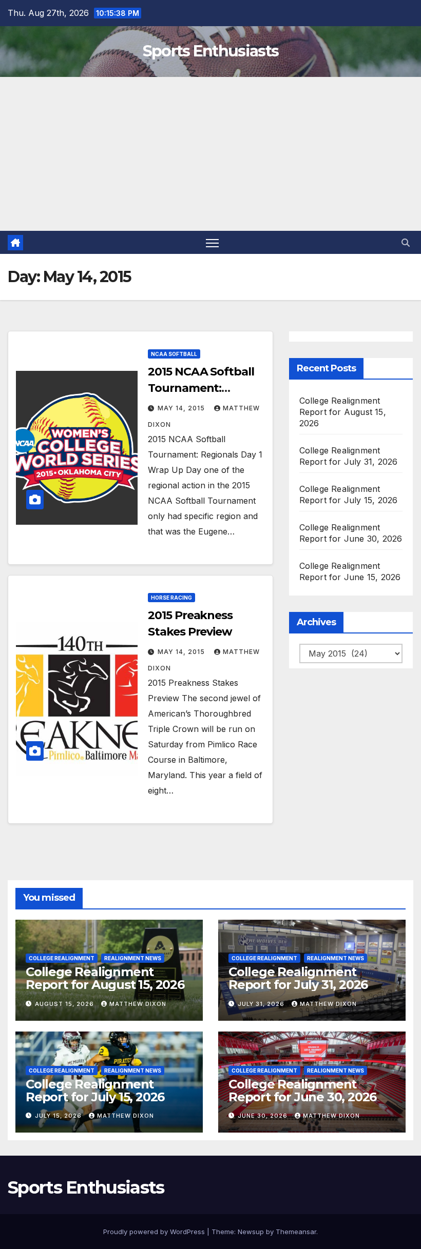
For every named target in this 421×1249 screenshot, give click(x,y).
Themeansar (296, 1231)
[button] (405, 242)
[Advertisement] (210, 154)
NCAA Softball (174, 354)
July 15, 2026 (59, 1115)
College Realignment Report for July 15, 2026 (95, 1090)
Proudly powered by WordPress (155, 1231)
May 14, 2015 (182, 408)
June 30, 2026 (264, 1115)
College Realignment (61, 958)
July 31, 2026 (262, 1003)
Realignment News (132, 958)
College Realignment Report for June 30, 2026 (302, 1090)
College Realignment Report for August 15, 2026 (342, 411)
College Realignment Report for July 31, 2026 (298, 978)
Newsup (251, 1231)
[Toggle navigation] (212, 242)
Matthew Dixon (137, 1003)
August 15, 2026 (65, 1003)
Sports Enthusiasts (210, 51)
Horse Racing (171, 597)
